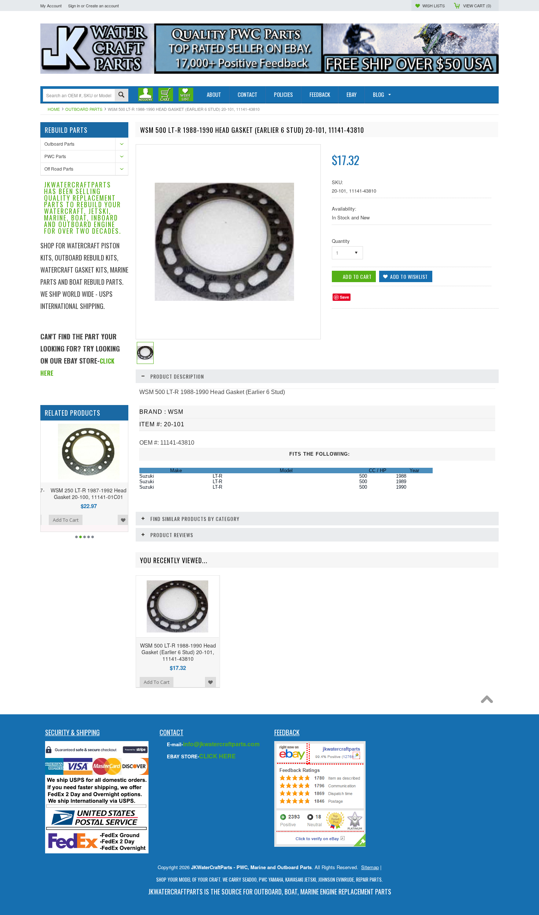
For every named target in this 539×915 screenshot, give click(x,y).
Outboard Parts (83, 109)
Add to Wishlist (118, 520)
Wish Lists (433, 5)
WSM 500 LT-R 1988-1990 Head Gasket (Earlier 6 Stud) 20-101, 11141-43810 (178, 652)
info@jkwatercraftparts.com (221, 744)
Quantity (341, 240)
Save (344, 297)
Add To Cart (61, 520)
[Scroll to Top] (489, 701)
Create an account (102, 5)
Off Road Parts (58, 168)
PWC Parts (55, 156)
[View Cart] (165, 94)
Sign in (74, 5)
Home (54, 109)
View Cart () (477, 5)
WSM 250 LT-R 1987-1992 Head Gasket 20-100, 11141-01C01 (84, 493)
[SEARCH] (121, 95)
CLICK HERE (217, 756)
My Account (51, 5)
